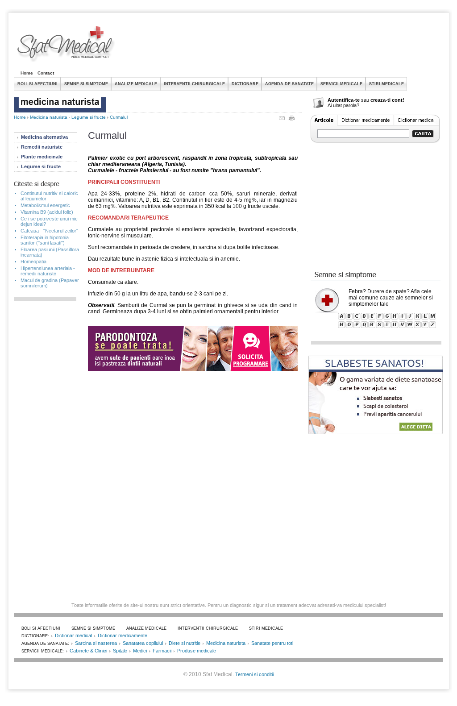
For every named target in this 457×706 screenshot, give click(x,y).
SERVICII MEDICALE (341, 84)
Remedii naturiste (41, 147)
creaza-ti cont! (387, 100)
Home (27, 73)
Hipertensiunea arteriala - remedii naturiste (48, 271)
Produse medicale (196, 650)
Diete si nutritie (184, 643)
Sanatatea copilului (143, 643)
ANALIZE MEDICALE (136, 84)
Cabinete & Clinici (88, 650)
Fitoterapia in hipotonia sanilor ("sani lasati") (45, 240)
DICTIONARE (245, 84)
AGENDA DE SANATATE (289, 84)
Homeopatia (33, 261)
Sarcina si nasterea (96, 643)
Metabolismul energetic (45, 205)
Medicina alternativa (44, 137)
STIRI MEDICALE (386, 84)
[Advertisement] (280, 46)
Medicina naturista (48, 117)
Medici (140, 650)
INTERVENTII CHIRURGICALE (194, 84)
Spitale (120, 650)
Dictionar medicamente (122, 635)
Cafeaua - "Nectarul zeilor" (49, 230)
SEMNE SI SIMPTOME (86, 84)
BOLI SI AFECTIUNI (37, 84)
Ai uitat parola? (343, 105)
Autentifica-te (344, 100)
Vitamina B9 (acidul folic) (47, 212)
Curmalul (119, 117)
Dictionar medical (73, 635)
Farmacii (162, 650)
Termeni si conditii (254, 674)
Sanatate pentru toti (272, 643)
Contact (45, 73)
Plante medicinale (41, 156)
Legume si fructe (88, 117)
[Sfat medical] (66, 45)
